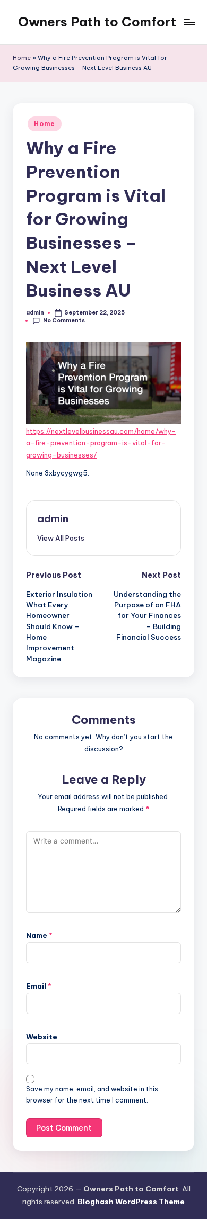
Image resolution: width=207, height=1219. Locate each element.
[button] (60, 538)
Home (22, 57)
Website (41, 1037)
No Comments (64, 320)
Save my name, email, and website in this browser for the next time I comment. (92, 1094)
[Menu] (189, 22)
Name (39, 935)
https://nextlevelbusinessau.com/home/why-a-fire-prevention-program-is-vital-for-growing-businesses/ (101, 443)
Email (38, 986)
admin (52, 518)
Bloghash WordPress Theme (131, 1201)
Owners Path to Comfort (97, 22)
